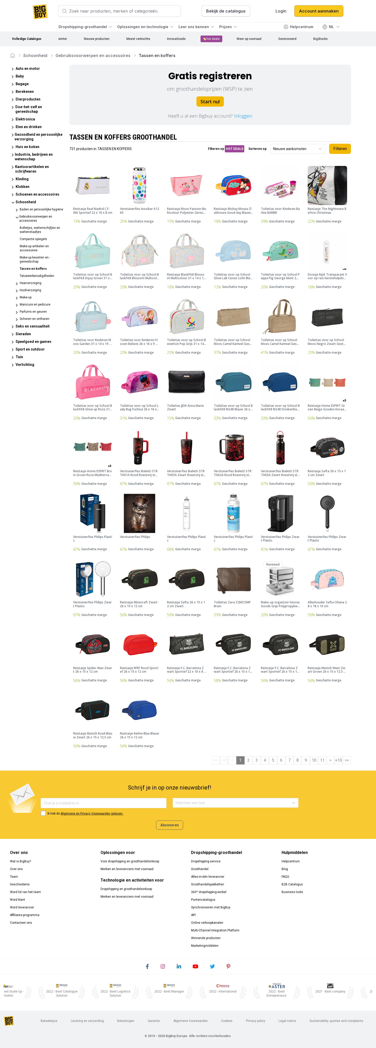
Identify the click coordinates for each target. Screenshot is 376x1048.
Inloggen (243, 116)
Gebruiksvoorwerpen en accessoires (93, 55)
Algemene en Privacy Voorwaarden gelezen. (92, 813)
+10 (338, 760)
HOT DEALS (234, 149)
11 (322, 760)
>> (347, 760)
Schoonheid (35, 55)
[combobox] (273, 149)
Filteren (340, 148)
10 (314, 760)
